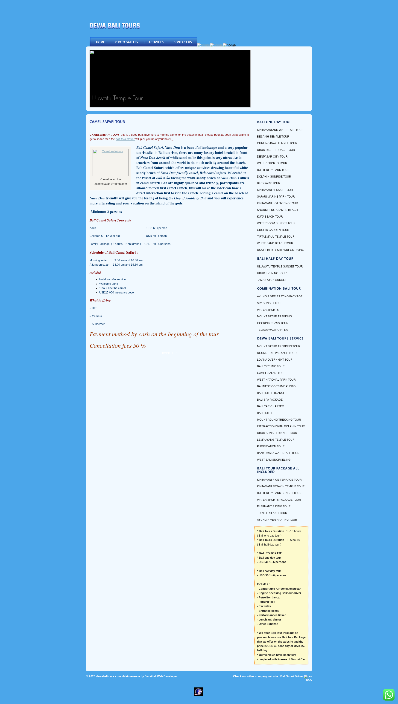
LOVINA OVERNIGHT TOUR (275, 359)
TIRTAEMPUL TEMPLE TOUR (276, 236)
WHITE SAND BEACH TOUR (275, 243)
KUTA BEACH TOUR (270, 216)
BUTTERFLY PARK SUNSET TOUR (279, 493)
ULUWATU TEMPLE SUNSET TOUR (280, 266)
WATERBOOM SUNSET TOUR (276, 223)
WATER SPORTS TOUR (272, 163)
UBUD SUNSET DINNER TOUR (277, 433)
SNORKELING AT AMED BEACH (277, 210)
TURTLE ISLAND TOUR (272, 513)
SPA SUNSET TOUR (270, 303)
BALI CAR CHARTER (270, 406)
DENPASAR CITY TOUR (272, 156)
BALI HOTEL (265, 413)
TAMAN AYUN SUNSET (272, 280)
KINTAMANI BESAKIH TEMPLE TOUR (281, 486)
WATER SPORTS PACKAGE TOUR (279, 499)
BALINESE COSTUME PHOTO (276, 386)
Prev (94, 78)
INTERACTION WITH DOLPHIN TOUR (281, 426)
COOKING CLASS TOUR (272, 323)
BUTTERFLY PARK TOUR (273, 170)
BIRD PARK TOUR (268, 183)
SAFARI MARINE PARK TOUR (276, 196)
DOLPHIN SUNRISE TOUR (274, 176)
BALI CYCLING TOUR (271, 366)
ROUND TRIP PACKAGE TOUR (277, 353)
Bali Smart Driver (291, 676)
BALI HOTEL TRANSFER (273, 393)
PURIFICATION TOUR (271, 446)
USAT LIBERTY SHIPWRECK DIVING (280, 250)
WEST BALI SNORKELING (273, 459)
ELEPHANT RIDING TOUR (274, 506)
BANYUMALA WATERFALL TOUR (278, 453)
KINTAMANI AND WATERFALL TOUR (280, 130)
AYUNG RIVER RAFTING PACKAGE (279, 296)
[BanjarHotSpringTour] (170, 106)
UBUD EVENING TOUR (272, 273)
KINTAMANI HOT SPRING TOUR (277, 203)
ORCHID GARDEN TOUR (273, 230)
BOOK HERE (170, 353)
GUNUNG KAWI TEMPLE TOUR (277, 143)
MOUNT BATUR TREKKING (274, 316)
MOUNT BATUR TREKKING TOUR (278, 346)
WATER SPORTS (268, 309)
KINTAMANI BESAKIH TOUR (275, 190)
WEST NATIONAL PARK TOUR (276, 379)
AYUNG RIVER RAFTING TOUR (277, 519)
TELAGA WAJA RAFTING (272, 329)
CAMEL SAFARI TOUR (271, 373)
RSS (309, 680)
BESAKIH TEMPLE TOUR (273, 136)
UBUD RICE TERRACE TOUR (276, 150)
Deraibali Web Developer (161, 676)
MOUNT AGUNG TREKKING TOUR (279, 419)
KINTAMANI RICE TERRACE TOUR (279, 479)
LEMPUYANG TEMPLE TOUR (276, 439)
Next (246, 78)
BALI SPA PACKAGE (270, 399)
